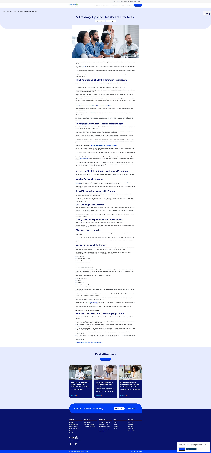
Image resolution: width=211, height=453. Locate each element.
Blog (15, 11)
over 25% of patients (92, 302)
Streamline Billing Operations (104, 422)
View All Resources (105, 359)
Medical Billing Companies (89, 424)
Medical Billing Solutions (73, 428)
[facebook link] (70, 444)
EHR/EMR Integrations (73, 424)
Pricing (114, 1)
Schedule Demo (138, 5)
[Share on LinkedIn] (207, 14)
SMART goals (106, 247)
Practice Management (73, 426)
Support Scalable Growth (103, 424)
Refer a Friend (120, 1)
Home (4, 11)
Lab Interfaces (72, 430)
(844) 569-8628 (77, 440)
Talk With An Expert (131, 408)
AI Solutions (71, 422)
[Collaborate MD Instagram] (209, 14)
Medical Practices (87, 422)
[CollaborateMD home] (73, 5)
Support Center (133, 1)
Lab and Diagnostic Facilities (89, 426)
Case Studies (130, 426)
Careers (115, 428)
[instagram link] (76, 444)
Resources (129, 5)
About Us (115, 422)
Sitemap (140, 451)
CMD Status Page (131, 430)
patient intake (80, 326)
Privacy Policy (133, 451)
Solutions (98, 5)
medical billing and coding (95, 112)
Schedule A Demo (119, 408)
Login (139, 1)
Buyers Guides (131, 422)
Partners (115, 424)
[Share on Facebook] (204, 14)
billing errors (84, 66)
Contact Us (126, 1)
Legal (137, 451)
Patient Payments (72, 432)
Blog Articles (130, 424)
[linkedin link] (73, 444)
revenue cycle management (84, 158)
